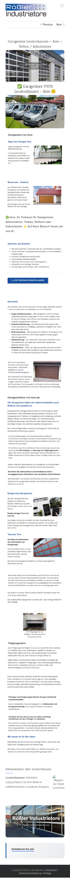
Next (59, 24)
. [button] (14, 231)
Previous (48, 24)
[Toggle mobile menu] (62, 6)
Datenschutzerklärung (30, 873)
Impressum (51, 869)
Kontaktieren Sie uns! (23, 849)
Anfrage (47, 873)
